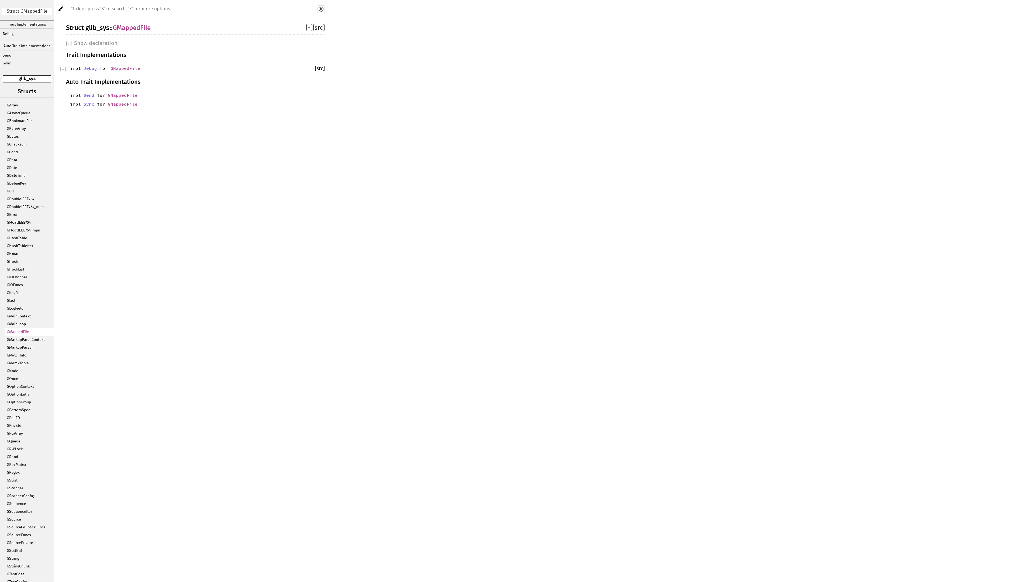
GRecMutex (16, 465)
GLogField (15, 308)
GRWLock (15, 449)
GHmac (13, 254)
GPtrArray (15, 433)
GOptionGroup (19, 402)
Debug (8, 34)
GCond (12, 152)
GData (12, 160)
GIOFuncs (15, 285)
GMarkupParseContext (26, 340)
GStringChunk (18, 566)
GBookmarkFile (20, 121)
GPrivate (14, 426)
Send (7, 55)
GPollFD (13, 418)
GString (13, 558)
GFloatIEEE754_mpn (23, 230)
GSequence (16, 504)
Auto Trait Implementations (27, 46)
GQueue (13, 441)
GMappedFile (18, 332)
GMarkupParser (20, 347)
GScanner (15, 488)
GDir (10, 191)
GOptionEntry (18, 394)
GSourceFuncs (19, 535)
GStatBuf (14, 551)
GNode (12, 371)
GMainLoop (16, 324)
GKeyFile (14, 293)
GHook (12, 262)
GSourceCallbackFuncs (26, 527)
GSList (12, 480)
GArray (12, 105)
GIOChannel (17, 277)
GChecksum (17, 144)
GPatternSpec (18, 410)
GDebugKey (16, 183)
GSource (14, 519)
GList (11, 301)
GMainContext (19, 316)
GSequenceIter (19, 512)
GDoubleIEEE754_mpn (25, 207)
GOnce (12, 379)
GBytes (13, 136)
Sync (7, 63)
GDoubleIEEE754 (20, 199)
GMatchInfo (16, 355)
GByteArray (16, 129)
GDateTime (16, 176)
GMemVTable (18, 363)
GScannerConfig (20, 496)
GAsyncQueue (18, 113)
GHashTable (17, 238)
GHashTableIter (20, 246)
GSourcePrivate (20, 543)
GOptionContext (20, 387)
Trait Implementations (27, 24)
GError (12, 215)
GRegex (13, 472)
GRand (12, 457)
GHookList (15, 269)
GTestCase (16, 574)
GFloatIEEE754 (19, 222)
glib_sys (27, 79)
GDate (12, 168)
